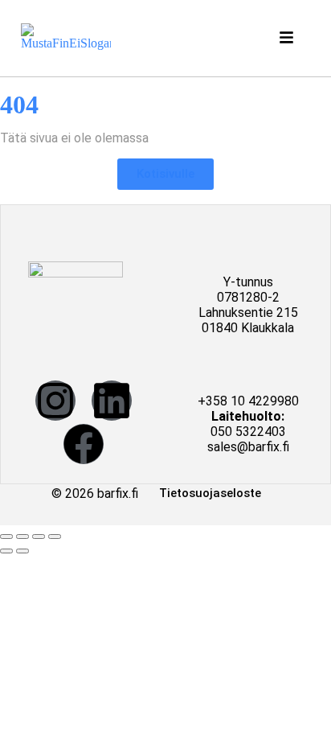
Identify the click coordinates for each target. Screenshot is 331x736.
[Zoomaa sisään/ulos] (6, 536)
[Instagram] (55, 400)
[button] (288, 38)
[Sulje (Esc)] (54, 536)
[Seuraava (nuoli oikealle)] (22, 551)
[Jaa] (38, 536)
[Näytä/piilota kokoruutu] (22, 536)
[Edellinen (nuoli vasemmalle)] (6, 551)
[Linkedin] (112, 400)
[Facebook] (83, 444)
